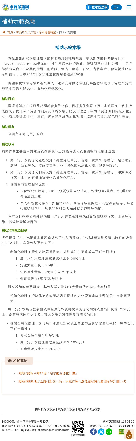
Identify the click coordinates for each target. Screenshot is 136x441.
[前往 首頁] (15, 7)
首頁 (10, 32)
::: (1, 17)
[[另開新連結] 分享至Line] (109, 431)
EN (116, 7)
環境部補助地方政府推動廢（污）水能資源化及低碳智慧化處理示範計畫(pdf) (72, 381)
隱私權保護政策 (45, 409)
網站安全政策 (66, 409)
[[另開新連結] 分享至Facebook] (93, 431)
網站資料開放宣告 (89, 409)
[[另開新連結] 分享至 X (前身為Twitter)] (101, 431)
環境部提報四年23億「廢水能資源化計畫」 (48, 373)
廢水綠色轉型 (47, 32)
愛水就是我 (99, 7)
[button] (129, 434)
